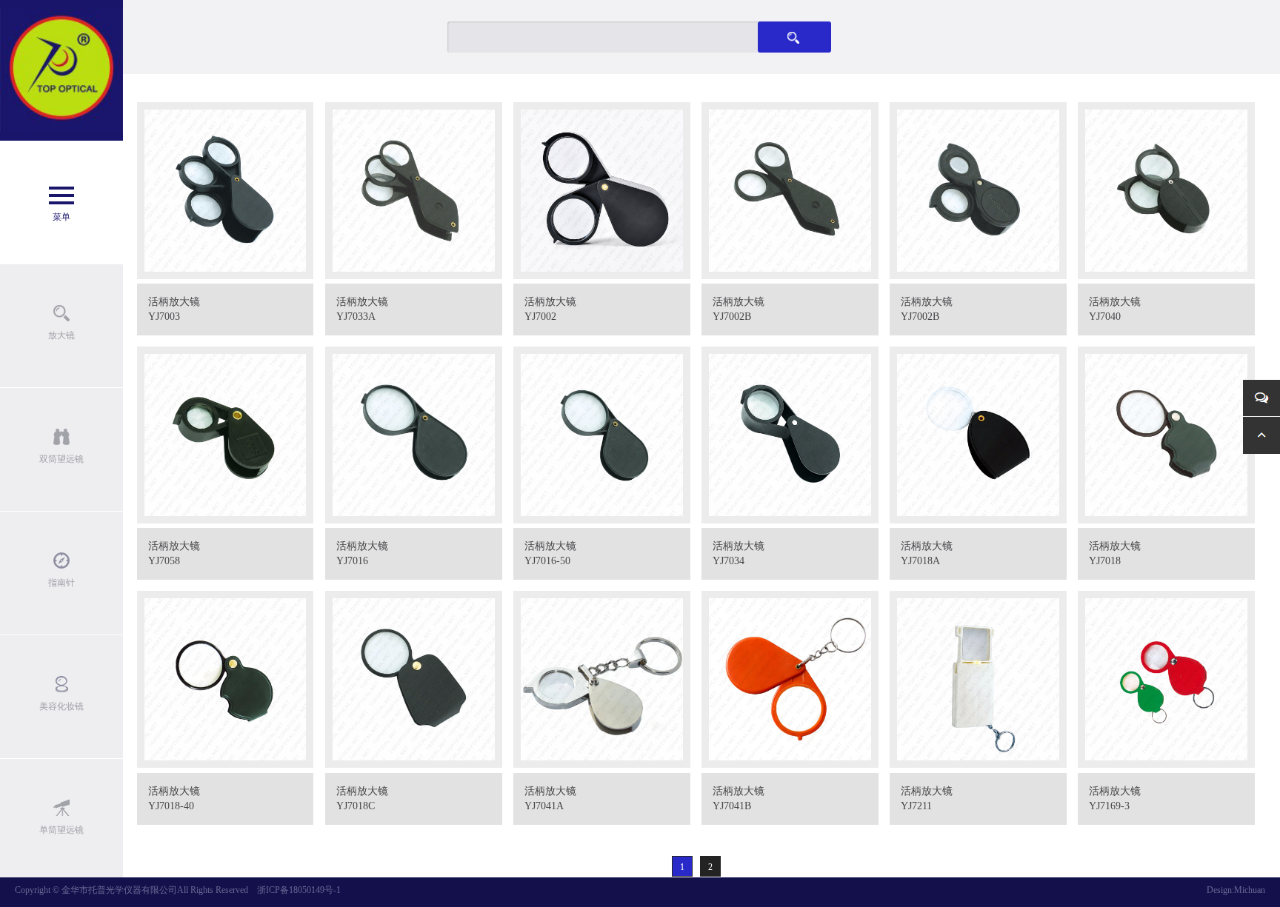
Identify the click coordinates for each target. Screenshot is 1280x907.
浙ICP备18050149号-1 (299, 890)
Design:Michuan (1236, 890)
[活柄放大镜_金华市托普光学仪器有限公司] (61, 70)
